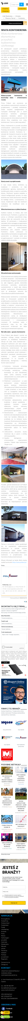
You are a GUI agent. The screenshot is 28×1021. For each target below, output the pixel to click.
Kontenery (21, 18)
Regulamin (4, 959)
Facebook (9, 1008)
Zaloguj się (4, 964)
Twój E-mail (4, 621)
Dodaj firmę (4, 921)
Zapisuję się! (14, 903)
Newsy (3, 936)
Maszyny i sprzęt (10, 18)
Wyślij (5, 662)
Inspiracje (4, 942)
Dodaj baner (5, 925)
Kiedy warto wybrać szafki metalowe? (21, 845)
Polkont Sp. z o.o (6, 584)
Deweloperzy (7, 785)
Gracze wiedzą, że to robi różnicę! (7, 844)
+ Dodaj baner (5, 11)
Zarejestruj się (5, 962)
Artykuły (18, 16)
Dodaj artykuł (5, 923)
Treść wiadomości (6, 632)
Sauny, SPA (24, 812)
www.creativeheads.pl (8, 990)
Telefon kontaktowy (7, 626)
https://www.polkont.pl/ (19, 562)
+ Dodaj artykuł (22, 8)
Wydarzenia (4, 944)
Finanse (10, 806)
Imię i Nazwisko (5, 615)
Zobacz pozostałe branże (15, 23)
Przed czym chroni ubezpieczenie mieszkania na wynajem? (7, 800)
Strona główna (5, 919)
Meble (10, 848)
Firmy (3, 933)
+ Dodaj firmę (5, 8)
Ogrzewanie (21, 784)
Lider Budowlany (7, 16)
